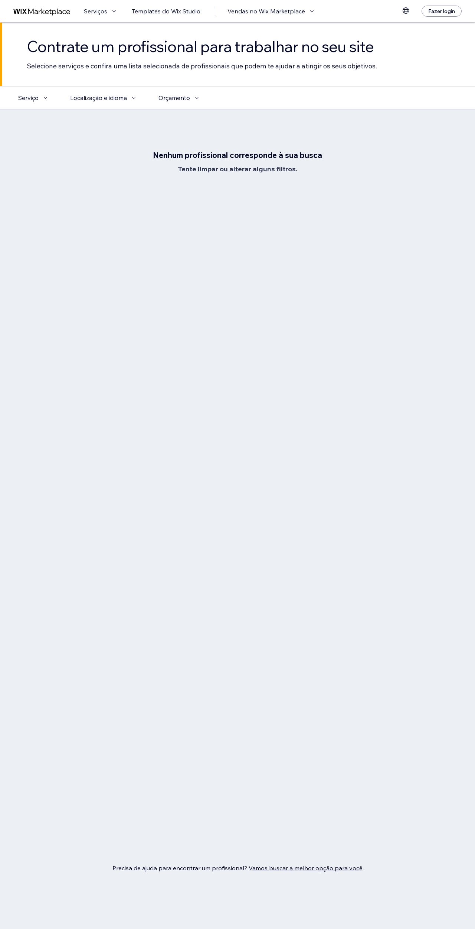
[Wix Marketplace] (42, 11)
